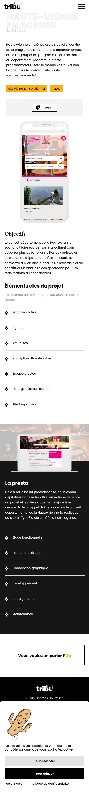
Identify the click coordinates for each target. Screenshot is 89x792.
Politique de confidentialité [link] (50, 783)
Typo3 (48, 108)
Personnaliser (14, 783)
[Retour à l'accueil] (12, 6)
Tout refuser (45, 774)
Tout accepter (44, 761)
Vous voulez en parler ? (44, 655)
